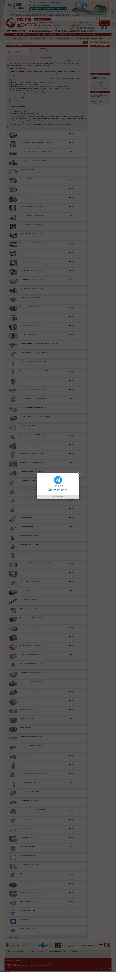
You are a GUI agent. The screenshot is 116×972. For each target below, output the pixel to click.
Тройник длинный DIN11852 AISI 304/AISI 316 (31, 755)
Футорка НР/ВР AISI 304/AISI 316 (28, 608)
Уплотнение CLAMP (25, 919)
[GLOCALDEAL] (13, 945)
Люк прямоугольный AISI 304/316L (29, 261)
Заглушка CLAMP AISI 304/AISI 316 (28, 928)
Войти (103, 22)
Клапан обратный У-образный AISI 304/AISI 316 (32, 444)
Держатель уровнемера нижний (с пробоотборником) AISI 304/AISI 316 (39, 343)
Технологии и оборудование (87, 38)
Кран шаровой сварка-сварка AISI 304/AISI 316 (32, 480)
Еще (100, 38)
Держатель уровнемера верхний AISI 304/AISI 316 (33, 352)
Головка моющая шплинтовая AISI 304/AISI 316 (32, 380)
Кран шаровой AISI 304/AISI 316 (28, 517)
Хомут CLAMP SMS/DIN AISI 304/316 (29, 901)
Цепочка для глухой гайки (27, 828)
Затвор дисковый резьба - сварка (29, 535)
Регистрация (104, 24)
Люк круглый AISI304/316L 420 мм (28, 197)
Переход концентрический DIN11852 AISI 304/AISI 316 (34, 764)
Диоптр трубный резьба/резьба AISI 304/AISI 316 (33, 407)
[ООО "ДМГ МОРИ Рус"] (88, 945)
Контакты (75, 951)
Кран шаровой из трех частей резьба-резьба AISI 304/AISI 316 (36, 489)
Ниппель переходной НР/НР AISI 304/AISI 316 (32, 663)
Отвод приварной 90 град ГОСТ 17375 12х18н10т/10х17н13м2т (36, 151)
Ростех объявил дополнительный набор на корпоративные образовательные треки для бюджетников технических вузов (49, 25)
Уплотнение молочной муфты (28, 855)
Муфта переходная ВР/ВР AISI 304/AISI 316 (31, 645)
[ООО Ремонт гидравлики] (58, 946)
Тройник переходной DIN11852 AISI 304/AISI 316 (32, 736)
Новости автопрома (20, 38)
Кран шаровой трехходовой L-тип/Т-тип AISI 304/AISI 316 (35, 508)
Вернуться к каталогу (14, 937)
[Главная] (96, 19)
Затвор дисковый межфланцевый (29, 526)
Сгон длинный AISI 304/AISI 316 (28, 599)
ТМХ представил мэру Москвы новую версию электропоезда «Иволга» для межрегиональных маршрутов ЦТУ (81, 24)
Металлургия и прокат (46, 57)
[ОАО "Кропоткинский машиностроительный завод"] (43, 946)
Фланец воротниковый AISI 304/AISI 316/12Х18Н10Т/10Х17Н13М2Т (37, 572)
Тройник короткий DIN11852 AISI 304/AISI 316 (32, 746)
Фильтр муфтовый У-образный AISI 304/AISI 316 (32, 435)
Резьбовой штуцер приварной (28, 837)
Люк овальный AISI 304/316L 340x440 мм (30, 270)
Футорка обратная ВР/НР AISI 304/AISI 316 (31, 617)
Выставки (82, 34)
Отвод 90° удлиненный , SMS (28, 782)
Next (97, 24)
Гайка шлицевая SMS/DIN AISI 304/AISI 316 (31, 864)
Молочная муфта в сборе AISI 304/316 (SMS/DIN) (32, 810)
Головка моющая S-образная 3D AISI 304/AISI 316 (33, 389)
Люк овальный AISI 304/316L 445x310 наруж (31, 288)
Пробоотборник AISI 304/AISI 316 (28, 334)
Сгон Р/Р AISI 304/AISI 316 (26, 590)
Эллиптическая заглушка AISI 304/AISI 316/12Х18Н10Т (34, 672)
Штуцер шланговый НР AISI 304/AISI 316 (30, 627)
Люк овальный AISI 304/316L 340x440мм (30, 325)
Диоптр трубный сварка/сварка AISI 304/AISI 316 (33, 398)
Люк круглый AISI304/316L (27, 179)
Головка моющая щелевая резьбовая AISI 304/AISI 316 (34, 361)
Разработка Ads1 (105, 969)
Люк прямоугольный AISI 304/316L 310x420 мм (32, 243)
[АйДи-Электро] (102, 945)
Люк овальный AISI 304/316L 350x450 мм (30, 316)
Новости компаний (67, 34)
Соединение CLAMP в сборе (27, 910)
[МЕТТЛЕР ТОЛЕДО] (73, 946)
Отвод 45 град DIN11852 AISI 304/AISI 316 (30, 791)
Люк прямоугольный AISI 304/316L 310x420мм (32, 233)
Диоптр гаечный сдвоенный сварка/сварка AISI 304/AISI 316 (36, 416)
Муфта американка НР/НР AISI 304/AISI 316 (31, 681)
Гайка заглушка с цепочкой (27, 874)
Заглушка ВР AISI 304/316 (26, 727)
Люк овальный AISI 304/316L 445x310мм (30, 297)
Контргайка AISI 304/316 (26, 709)
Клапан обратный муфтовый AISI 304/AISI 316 (32, 453)
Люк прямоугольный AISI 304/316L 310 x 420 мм (32, 252)
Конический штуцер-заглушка (28, 846)
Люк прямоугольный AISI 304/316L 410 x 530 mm (32, 215)
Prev (35, 24)
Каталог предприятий (20, 34)
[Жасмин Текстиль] (28, 945)
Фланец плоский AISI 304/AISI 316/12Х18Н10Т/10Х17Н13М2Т (35, 563)
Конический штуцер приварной (28, 819)
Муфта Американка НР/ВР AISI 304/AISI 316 (31, 691)
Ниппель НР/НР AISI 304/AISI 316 (28, 636)
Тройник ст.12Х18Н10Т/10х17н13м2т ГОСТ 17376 (32, 133)
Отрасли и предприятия (66, 38)
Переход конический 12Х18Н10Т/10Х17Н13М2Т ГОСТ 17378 (35, 142)
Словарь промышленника (57, 951)
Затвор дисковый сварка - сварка (29, 553)
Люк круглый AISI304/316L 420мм (28, 188)
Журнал (101, 34)
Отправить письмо (45, 53)
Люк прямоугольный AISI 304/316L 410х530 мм (32, 206)
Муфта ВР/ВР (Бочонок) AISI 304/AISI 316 (30, 654)
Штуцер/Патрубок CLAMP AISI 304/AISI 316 (31, 892)
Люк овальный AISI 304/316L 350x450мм (30, 307)
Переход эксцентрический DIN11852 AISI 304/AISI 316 (34, 773)
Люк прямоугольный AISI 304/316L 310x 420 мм (32, 224)
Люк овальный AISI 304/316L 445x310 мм (30, 279)
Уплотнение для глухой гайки (28, 883)
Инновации (51, 38)
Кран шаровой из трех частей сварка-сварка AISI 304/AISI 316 (36, 499)
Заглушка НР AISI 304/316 (26, 718)
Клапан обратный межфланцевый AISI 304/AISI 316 (33, 462)
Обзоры (92, 34)
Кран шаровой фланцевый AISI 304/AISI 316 (31, 471)
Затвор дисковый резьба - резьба (29, 544)
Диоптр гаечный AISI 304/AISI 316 (29, 425)
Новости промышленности (44, 34)
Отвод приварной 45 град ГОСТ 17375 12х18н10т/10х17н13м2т (36, 160)
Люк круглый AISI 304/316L (27, 169)
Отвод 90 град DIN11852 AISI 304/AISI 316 (30, 800)
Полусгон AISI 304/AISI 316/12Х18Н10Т (29, 581)
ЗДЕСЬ (100, 82)
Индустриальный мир (37, 38)
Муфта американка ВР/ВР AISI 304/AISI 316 (31, 700)
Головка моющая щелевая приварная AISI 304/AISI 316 (34, 371)
